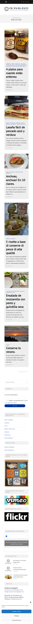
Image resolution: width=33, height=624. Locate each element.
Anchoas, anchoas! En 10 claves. (15, 180)
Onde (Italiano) (10, 238)
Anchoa (6, 423)
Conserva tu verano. (13, 350)
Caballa (6, 432)
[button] (30, 602)
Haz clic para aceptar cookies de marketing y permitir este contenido (16, 543)
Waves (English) (9, 447)
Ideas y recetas (15, 63)
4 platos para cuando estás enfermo (14, 73)
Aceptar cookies (16, 611)
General (8, 63)
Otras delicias (8, 438)
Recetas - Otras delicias (18, 124)
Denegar (16, 616)
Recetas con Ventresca (19, 66)
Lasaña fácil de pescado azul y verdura (15, 131)
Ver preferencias (16, 620)
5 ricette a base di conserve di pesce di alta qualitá (16, 247)
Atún (5, 426)
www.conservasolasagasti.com (13, 590)
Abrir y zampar (10, 123)
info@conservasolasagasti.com (14, 592)
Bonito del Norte (9, 429)
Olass (7, 345)
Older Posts (23, 371)
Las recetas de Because (12, 291)
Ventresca (7, 435)
